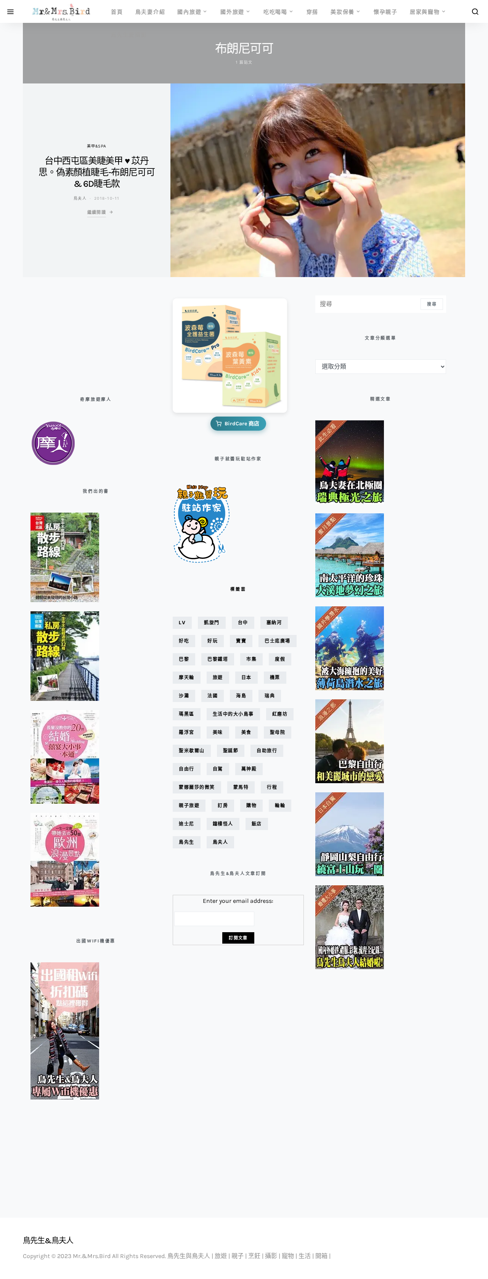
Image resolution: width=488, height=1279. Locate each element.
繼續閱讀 (96, 212)
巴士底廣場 (278, 641)
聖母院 (278, 732)
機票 (275, 677)
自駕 (218, 769)
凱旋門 (212, 622)
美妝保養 (343, 11)
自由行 (186, 769)
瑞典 (270, 696)
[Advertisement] (68, 333)
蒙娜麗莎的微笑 (197, 787)
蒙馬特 (241, 787)
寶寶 (241, 641)
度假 (280, 659)
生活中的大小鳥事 (233, 714)
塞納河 (274, 622)
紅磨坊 (280, 714)
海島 (241, 696)
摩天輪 (186, 677)
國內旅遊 (189, 11)
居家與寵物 (425, 11)
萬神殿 (249, 769)
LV (182, 622)
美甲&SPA (97, 146)
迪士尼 (186, 824)
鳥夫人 (80, 198)
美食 (246, 732)
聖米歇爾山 (192, 750)
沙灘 (184, 696)
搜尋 (432, 304)
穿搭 (313, 11)
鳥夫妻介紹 (150, 11)
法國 (212, 696)
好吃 (184, 641)
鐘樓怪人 (223, 824)
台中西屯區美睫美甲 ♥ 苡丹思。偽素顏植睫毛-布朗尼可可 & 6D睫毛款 (96, 172)
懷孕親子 (386, 11)
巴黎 (184, 659)
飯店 (257, 824)
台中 (243, 622)
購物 (251, 805)
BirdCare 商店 (242, 423)
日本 (246, 677)
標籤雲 (238, 589)
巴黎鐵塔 (217, 659)
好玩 (212, 641)
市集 (251, 659)
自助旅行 (267, 750)
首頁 (117, 11)
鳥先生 (186, 842)
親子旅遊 (189, 805)
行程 (272, 787)
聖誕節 (231, 750)
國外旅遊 (232, 11)
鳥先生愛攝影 (129, 34)
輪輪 (280, 805)
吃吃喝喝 (275, 11)
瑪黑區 (186, 714)
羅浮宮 (186, 732)
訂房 (223, 805)
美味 (218, 732)
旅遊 (218, 677)
